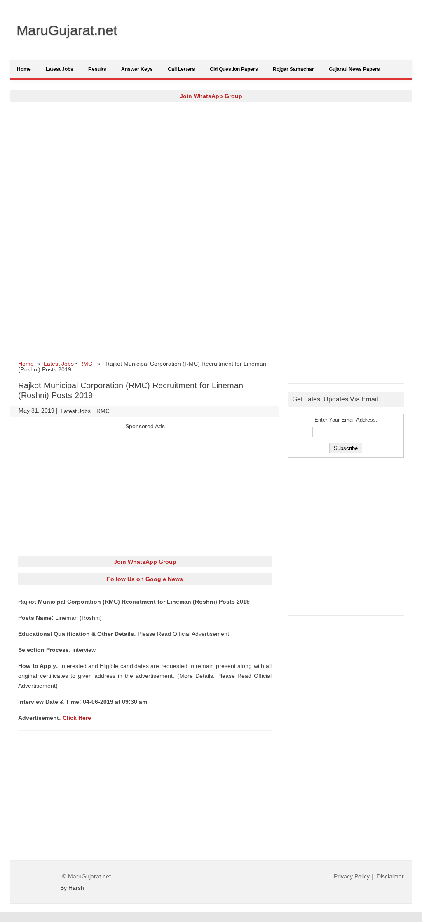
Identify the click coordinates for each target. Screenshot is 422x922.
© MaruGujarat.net (86, 876)
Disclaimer (390, 876)
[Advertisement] (211, 165)
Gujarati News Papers (354, 69)
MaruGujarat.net (66, 30)
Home (24, 69)
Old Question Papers (234, 69)
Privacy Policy (352, 876)
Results (97, 69)
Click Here (77, 717)
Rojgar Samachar (293, 69)
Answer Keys (137, 69)
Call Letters (181, 69)
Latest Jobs (59, 69)
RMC (85, 363)
